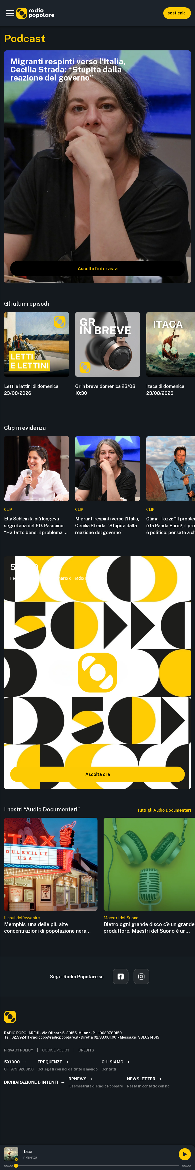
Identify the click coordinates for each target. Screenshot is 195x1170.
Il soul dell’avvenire (22, 917)
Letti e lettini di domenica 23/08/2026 (31, 390)
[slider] (16, 1166)
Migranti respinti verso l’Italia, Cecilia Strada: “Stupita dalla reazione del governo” (107, 525)
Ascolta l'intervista (98, 268)
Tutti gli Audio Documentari (164, 810)
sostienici (177, 13)
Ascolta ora (97, 774)
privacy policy (18, 1050)
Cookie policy (55, 1050)
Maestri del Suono (121, 917)
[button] (10, 13)
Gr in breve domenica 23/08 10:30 (105, 390)
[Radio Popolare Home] (35, 13)
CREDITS (86, 1050)
